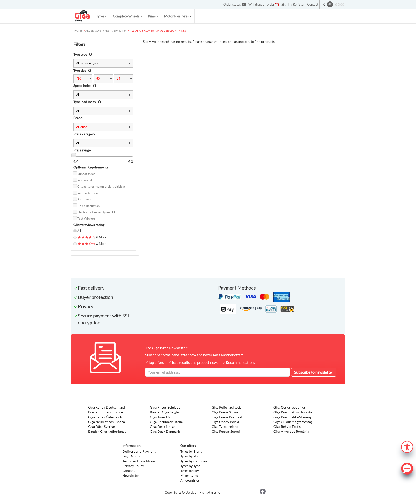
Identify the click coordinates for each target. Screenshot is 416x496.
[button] (407, 446)
